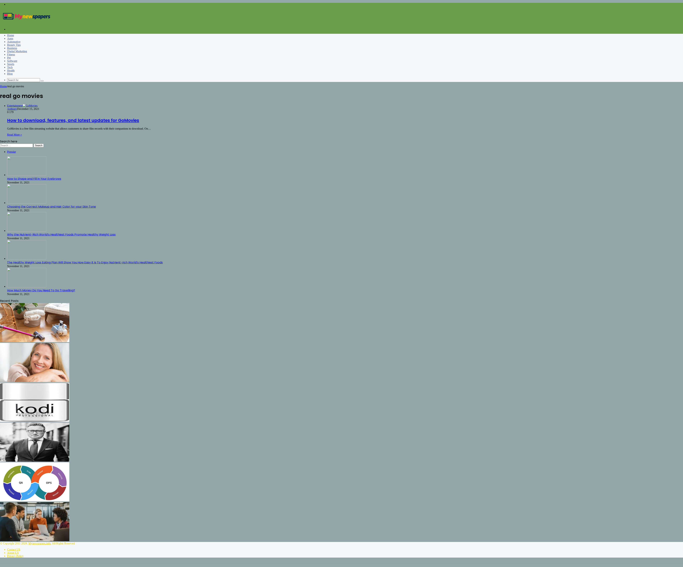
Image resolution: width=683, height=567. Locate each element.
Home (10, 35)
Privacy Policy (15, 555)
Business (12, 48)
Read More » (14, 134)
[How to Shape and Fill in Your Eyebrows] (26, 174)
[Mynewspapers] (26, 23)
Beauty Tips (14, 44)
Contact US (13, 549)
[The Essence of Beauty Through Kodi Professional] (34, 420)
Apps (10, 38)
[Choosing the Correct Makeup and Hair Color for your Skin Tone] (26, 202)
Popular (11, 151)
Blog (10, 73)
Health (11, 70)
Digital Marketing (17, 51)
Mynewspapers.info (39, 543)
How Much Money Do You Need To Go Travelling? (41, 290)
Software (12, 60)
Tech (10, 67)
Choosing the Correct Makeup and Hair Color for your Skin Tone (51, 207)
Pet (9, 57)
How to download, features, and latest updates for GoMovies (73, 120)
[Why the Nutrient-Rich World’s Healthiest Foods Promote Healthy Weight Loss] (26, 230)
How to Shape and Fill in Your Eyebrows (34, 179)
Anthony (12, 108)
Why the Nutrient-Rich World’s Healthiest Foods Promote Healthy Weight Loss (61, 234)
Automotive (13, 41)
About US (13, 552)
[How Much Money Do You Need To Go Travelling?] (26, 286)
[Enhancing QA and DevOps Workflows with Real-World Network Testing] (34, 500)
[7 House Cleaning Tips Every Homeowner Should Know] (34, 341)
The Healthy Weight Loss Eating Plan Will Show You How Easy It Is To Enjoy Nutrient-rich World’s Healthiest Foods (85, 262)
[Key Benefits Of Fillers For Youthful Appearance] (34, 381)
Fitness (11, 54)
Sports (10, 64)
